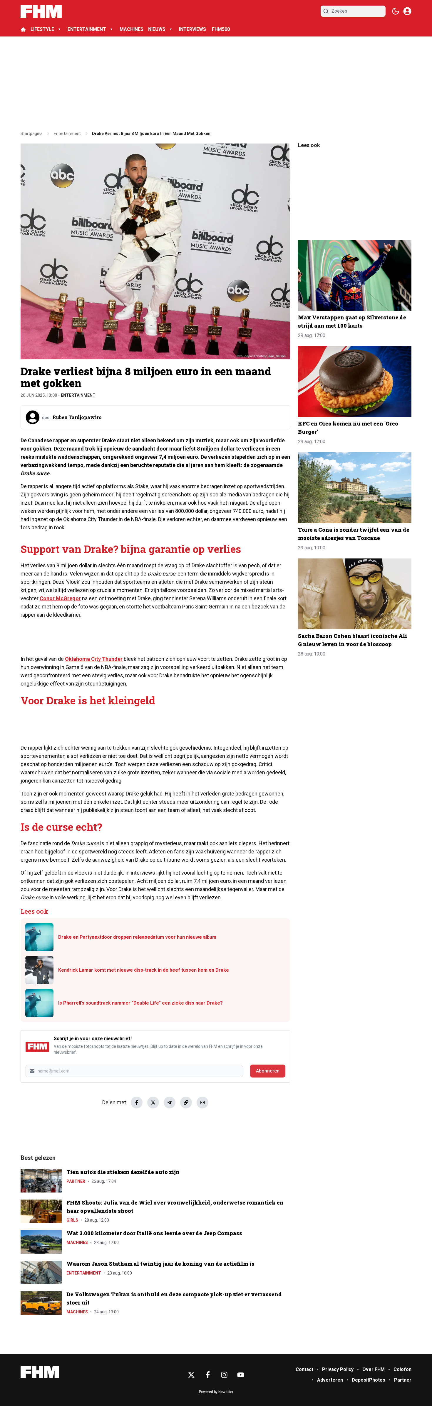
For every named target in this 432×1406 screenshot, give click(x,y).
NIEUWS (156, 29)
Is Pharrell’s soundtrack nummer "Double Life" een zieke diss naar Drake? (140, 1003)
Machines (77, 1242)
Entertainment (78, 395)
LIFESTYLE (42, 29)
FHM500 (221, 29)
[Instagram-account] (224, 1374)
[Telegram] (169, 1102)
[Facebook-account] (207, 1374)
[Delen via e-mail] (202, 1102)
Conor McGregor (60, 598)
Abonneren (267, 1071)
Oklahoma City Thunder (94, 659)
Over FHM (373, 1369)
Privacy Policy (338, 1369)
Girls (72, 1220)
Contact (304, 1369)
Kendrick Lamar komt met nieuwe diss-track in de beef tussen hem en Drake (143, 970)
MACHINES (131, 29)
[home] (23, 29)
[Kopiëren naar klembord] (186, 1102)
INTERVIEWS (193, 29)
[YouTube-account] (240, 1374)
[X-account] (191, 1374)
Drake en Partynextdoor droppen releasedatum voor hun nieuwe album (137, 937)
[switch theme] (395, 11)
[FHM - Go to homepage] (40, 1372)
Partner (75, 1181)
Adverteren (330, 1380)
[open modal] (407, 11)
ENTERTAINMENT (87, 29)
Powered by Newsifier (216, 1392)
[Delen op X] (153, 1102)
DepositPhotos (368, 1380)
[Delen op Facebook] (137, 1102)
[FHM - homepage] (41, 11)
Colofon (402, 1369)
